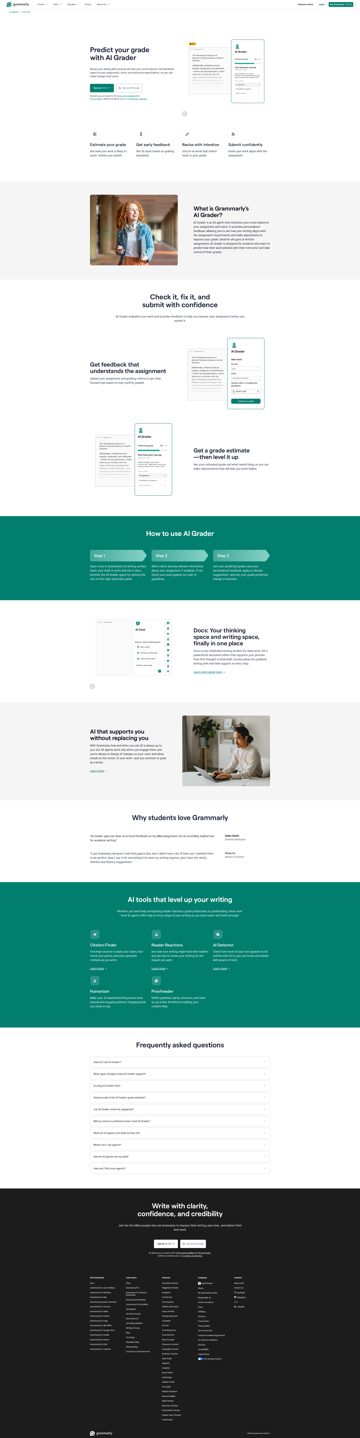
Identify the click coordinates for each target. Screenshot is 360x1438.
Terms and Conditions (126, 96)
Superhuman (207, 1283)
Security (201, 1345)
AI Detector (167, 1297)
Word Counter (168, 1340)
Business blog (132, 1347)
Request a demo (305, 4)
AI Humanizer (168, 1302)
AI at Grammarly (133, 1314)
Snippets (165, 1363)
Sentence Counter (170, 1354)
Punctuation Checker (171, 1410)
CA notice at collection (207, 1340)
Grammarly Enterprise (136, 1300)
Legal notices (204, 1354)
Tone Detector (168, 1335)
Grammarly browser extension (103, 1302)
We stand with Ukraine (207, 1293)
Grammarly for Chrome (100, 1306)
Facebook (241, 1293)
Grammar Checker (170, 1283)
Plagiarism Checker (170, 1288)
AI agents (166, 1292)
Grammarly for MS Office (101, 1325)
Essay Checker (168, 1311)
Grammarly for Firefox (100, 1316)
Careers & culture (205, 1302)
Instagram (241, 1297)
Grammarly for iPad (98, 1344)
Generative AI (132, 1318)
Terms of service (205, 1330)
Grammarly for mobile (99, 1335)
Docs (92, 1283)
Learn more (97, 771)
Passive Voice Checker (171, 1415)
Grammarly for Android (100, 1349)
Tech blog (130, 1337)
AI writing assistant (134, 1323)
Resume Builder (169, 1396)
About (200, 1288)
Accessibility (203, 1349)
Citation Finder (168, 1382)
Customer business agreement (211, 1335)
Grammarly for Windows (100, 1292)
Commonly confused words (138, 1351)
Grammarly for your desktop (102, 1288)
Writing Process (133, 1328)
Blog (128, 1333)
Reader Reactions (169, 1391)
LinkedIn (241, 1307)
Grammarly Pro (132, 1288)
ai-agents (13, 12)
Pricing (88, 4)
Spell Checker (168, 1401)
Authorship (167, 1377)
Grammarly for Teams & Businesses (136, 1293)
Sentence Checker (170, 1406)
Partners (202, 1316)
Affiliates (202, 1312)
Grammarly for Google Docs (102, 1330)
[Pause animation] (184, 114)
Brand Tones (167, 1372)
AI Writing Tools (169, 1330)
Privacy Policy (96, 99)
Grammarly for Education (137, 1304)
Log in (322, 4)
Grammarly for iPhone (99, 1340)
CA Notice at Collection (137, 99)
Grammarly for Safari (99, 1311)
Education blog (132, 1342)
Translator (166, 1321)
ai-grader (26, 12)
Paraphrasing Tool (169, 1316)
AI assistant (131, 1309)
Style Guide (167, 1358)
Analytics (166, 1368)
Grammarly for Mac (98, 1297)
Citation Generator (170, 1306)
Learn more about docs (208, 672)
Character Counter (170, 1344)
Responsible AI (204, 1297)
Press (200, 1307)
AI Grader (166, 1387)
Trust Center (203, 1321)
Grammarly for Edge (99, 1321)
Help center (239, 1283)
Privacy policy (204, 1326)
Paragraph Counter (170, 1349)
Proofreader (167, 1420)
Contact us (238, 1288)
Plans (128, 1283)
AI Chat (165, 1325)
